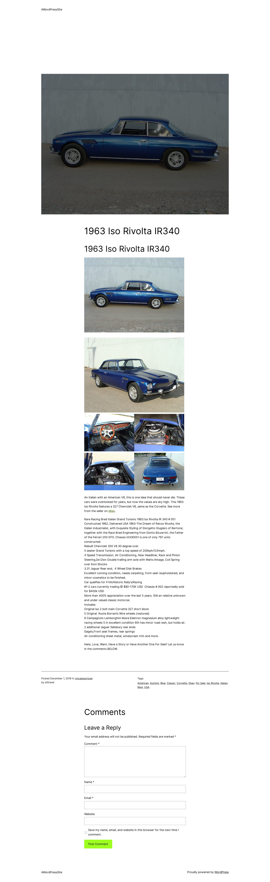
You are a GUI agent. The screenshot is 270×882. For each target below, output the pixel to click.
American (143, 683)
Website (89, 814)
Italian (224, 683)
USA (146, 687)
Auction (154, 683)
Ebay (191, 683)
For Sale (200, 683)
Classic (171, 683)
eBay (111, 511)
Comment (92, 743)
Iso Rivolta (213, 683)
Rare (140, 687)
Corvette (182, 683)
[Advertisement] (135, 52)
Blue (162, 683)
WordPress (222, 872)
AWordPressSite (51, 9)
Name (89, 782)
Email (88, 798)
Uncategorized (83, 678)
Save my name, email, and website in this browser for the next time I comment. (133, 832)
